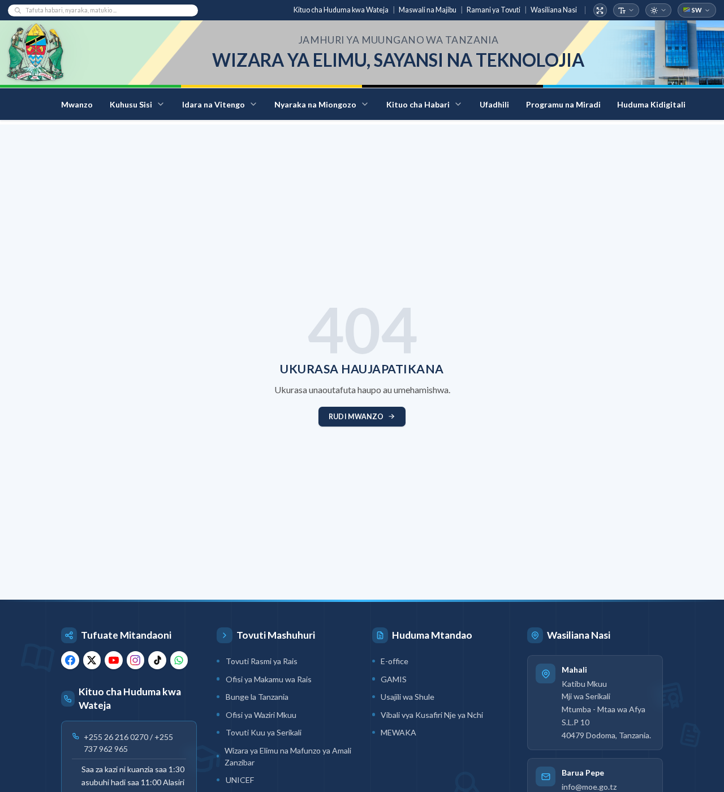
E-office (394, 661)
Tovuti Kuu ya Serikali (263, 732)
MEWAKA (398, 732)
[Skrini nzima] (600, 10)
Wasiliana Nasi (554, 10)
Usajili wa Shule (407, 696)
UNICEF (240, 780)
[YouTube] (114, 660)
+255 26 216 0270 (116, 737)
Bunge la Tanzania (257, 696)
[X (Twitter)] (92, 660)
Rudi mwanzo (356, 416)
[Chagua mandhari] (658, 10)
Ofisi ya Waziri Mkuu (261, 715)
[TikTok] (157, 660)
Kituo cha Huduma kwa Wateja (341, 10)
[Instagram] (136, 660)
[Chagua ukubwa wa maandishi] (626, 10)
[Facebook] (70, 660)
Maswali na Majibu (427, 10)
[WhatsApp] (179, 660)
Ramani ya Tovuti (493, 10)
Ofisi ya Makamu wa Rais (269, 679)
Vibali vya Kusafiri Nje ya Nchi (432, 715)
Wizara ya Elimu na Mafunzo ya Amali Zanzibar (288, 756)
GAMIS (394, 679)
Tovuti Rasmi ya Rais (262, 661)
